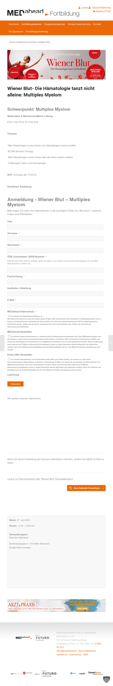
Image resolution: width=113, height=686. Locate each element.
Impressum (62, 654)
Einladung (25, 186)
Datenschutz (75, 654)
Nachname (14, 245)
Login (84, 7)
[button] (106, 679)
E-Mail (11, 300)
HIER (89, 459)
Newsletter (103, 11)
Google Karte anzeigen (20, 547)
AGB (85, 654)
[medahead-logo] (43, 10)
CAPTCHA (13, 375)
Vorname (13, 233)
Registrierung (101, 7)
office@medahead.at (66, 650)
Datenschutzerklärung (31, 316)
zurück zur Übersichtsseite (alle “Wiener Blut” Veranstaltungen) (40, 479)
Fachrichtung (15, 276)
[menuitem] (13, 24)
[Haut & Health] (2, 343)
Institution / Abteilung (19, 288)
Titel (9, 221)
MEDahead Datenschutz (21, 311)
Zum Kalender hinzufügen (87, 487)
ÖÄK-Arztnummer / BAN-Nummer (26, 256)
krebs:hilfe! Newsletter (19, 354)
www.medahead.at (87, 650)
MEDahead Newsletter (19, 332)
